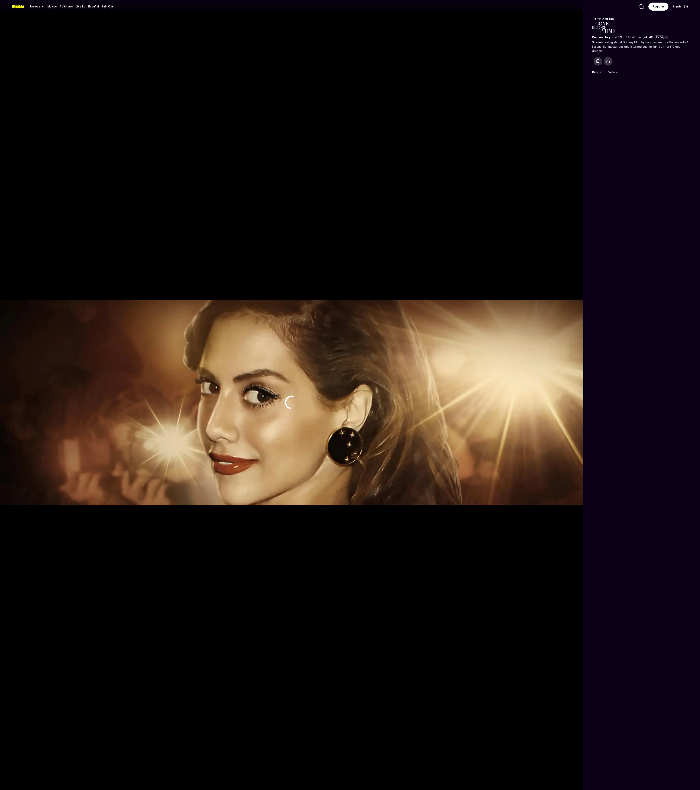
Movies (52, 6)
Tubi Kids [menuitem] (108, 6)
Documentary (601, 37)
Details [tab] (613, 72)
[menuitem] (37, 6)
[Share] (608, 61)
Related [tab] (597, 72)
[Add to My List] (598, 61)
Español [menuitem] (93, 6)
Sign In (677, 6)
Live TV (80, 6)
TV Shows (66, 6)
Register (658, 6)
